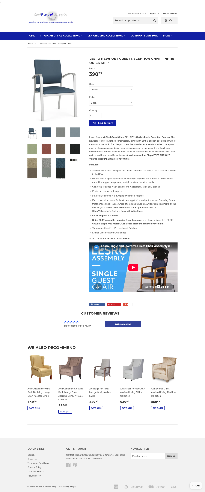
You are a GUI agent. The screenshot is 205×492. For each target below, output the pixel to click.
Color (91, 83)
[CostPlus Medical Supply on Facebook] (68, 465)
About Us (32, 458)
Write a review (123, 324)
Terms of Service (35, 471)
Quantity (93, 110)
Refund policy (34, 475)
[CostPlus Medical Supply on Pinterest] (75, 465)
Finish (92, 96)
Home (31, 35)
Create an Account (169, 13)
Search (31, 454)
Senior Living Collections (106, 35)
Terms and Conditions (38, 463)
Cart (171, 20)
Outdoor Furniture (144, 35)
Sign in (152, 13)
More (166, 35)
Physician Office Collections (60, 35)
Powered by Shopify (68, 486)
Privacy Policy (34, 467)
